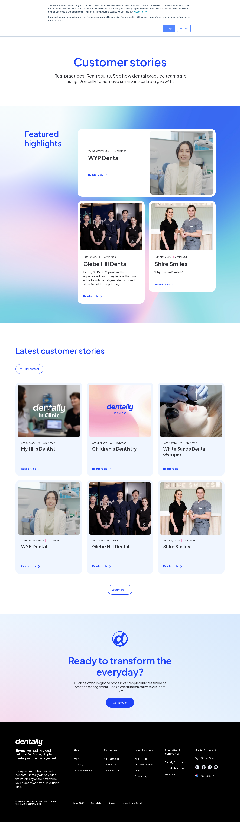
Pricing (77, 759)
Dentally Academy (174, 768)
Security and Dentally (133, 803)
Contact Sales (111, 759)
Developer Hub (112, 770)
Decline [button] (184, 28)
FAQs (137, 770)
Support (112, 803)
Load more (118, 589)
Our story (78, 764)
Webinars (170, 774)
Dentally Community (175, 762)
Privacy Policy (140, 11)
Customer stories (143, 764)
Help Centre (110, 764)
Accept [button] (169, 28)
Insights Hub (140, 759)
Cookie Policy (96, 803)
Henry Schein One (82, 770)
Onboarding (140, 776)
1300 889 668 (207, 758)
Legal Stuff (78, 803)
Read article (95, 174)
